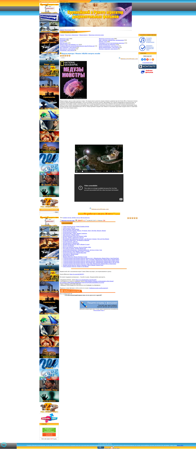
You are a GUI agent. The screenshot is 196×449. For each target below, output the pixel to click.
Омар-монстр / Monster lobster (70, 254)
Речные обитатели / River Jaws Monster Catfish (75, 236)
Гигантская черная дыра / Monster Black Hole (74, 252)
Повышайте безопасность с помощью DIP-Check (150, 47)
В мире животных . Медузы (70, 241)
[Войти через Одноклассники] (153, 59)
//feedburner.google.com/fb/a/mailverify (98, 288)
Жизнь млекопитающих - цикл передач (109, 47)
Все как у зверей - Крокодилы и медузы (73, 237)
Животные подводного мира (96, 35)
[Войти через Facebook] (145, 59)
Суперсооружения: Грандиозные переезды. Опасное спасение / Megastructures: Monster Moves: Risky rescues (91, 261)
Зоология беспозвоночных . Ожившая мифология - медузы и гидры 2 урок (82, 250)
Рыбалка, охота (103, 41)
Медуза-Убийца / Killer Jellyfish (71, 229)
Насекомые (63, 40)
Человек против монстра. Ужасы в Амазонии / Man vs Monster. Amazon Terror (83, 265)
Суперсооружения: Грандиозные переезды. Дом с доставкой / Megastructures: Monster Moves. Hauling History (91, 259)
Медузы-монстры (85, 217)
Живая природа (83, 35)
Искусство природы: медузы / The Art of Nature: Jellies (77, 247)
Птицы (62, 41)
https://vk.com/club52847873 (77, 274)
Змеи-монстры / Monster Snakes (71, 234)
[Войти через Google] (150, 59)
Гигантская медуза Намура (70, 232)
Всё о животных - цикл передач (68, 47)
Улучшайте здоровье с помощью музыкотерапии (150, 40)
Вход (73, 30)
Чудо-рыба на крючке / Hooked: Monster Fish (74, 248)
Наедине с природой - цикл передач (108, 49)
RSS (100, 1)
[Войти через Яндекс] (147, 59)
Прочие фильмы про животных (107, 44)
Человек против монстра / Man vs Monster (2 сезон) (76, 244)
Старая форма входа (147, 62)
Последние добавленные (71, 35)
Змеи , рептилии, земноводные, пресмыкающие (111, 40)
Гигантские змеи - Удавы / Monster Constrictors (75, 233)
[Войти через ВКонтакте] (142, 59)
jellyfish (74, 217)
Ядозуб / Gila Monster (68, 245)
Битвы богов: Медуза (68, 255)
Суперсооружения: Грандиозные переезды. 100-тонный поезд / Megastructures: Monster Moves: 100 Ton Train (91, 262)
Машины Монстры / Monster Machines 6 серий (75, 256)
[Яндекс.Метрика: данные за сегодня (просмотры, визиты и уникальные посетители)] (116, 447)
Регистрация (68, 30)
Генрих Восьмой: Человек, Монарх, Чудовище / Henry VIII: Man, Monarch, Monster (84, 230)
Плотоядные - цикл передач (67, 50)
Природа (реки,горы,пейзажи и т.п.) (69, 44)
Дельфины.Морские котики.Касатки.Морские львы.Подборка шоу (77, 46)
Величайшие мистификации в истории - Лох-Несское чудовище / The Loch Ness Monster (86, 239)
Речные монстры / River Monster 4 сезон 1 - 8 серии (76, 251)
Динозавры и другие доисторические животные (111, 43)
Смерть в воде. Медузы (69, 228)
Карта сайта (180, 445)
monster (65, 217)
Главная (62, 30)
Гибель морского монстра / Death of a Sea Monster (76, 266)
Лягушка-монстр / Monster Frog (71, 243)
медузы (69, 217)
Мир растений (63, 43)
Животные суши (64, 38)
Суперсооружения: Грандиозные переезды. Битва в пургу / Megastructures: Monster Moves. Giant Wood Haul (91, 258)
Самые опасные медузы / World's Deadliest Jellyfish (76, 226)
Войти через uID (147, 56)
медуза (78, 217)
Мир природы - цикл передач (67, 49)
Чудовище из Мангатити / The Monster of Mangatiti (76, 240)
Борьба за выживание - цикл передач (108, 46)
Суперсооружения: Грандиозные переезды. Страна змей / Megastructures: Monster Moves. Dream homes (89, 263)
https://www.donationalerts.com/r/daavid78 (86, 279)
